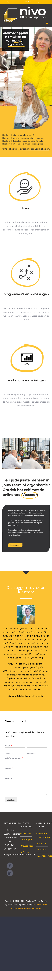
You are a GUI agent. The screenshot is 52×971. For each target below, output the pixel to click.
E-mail (9, 768)
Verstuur (11, 800)
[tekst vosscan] (26, 506)
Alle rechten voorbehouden (28, 908)
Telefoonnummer (14, 758)
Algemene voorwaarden (42, 835)
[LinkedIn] (10, 873)
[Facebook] (10, 866)
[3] (26, 340)
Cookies (42, 849)
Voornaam (8, 753)
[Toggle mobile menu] (47, 23)
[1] (26, 168)
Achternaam (31, 753)
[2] (26, 254)
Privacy (42, 843)
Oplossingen (26, 846)
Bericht (9, 778)
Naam (8, 746)
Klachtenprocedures (42, 856)
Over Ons (26, 833)
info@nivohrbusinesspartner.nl (35, 2)
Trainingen (26, 839)
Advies (26, 852)
